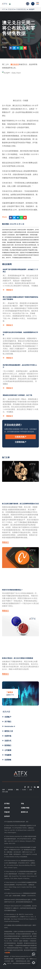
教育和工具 (24, 812)
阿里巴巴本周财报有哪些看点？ (12, 590)
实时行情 (7, 808)
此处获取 (7, 952)
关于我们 (7, 803)
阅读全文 (9, 290)
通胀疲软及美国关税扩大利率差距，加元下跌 (17, 395)
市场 (22, 803)
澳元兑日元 (15, 64)
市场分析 (11, 9)
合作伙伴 (7, 816)
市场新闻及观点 (21, 9)
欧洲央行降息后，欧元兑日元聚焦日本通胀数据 (17, 658)
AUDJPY (5, 43)
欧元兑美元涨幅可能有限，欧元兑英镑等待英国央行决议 (20, 504)
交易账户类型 (25, 808)
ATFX (4, 9)
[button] (11, 48)
